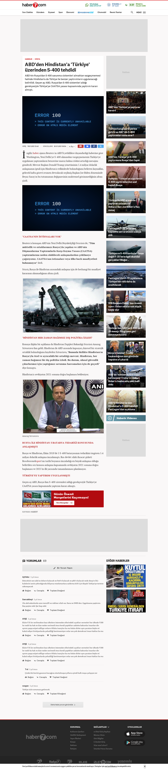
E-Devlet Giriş (99, 742)
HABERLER (28, 59)
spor (38, 461)
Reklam (73, 745)
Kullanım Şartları (77, 731)
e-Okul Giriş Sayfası (102, 731)
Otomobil (102, 12)
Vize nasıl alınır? (100, 745)
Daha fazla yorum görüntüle (62, 705)
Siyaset (51, 12)
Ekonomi (70, 12)
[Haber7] (34, 5)
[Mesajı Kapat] (145, 766)
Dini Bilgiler (99, 738)
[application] (63, 119)
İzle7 (102, 762)
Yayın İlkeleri (75, 738)
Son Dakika (27, 12)
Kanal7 (39, 762)
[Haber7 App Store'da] (134, 734)
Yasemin (125, 762)
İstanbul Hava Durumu (103, 748)
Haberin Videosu (127, 418)
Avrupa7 (69, 762)
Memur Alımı (99, 735)
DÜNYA (37, 59)
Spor (61, 12)
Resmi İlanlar (116, 12)
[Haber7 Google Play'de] (134, 742)
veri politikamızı (111, 766)
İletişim (73, 748)
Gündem (40, 12)
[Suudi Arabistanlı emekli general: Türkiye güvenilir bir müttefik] (126, 601)
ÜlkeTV (83, 762)
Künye (72, 742)
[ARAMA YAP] (131, 12)
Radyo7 (54, 762)
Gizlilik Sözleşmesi (78, 735)
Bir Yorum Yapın (64, 568)
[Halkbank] (86, 12)
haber (36, 153)
